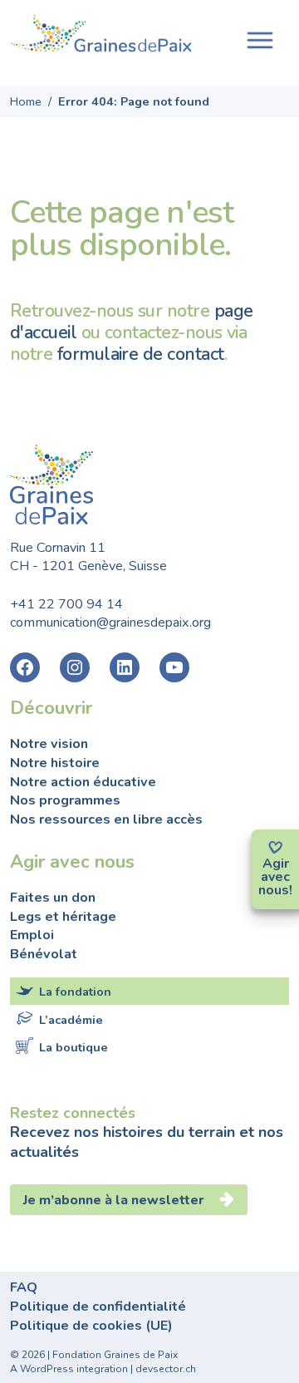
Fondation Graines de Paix (101, 36)
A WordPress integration (69, 1369)
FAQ (23, 1287)
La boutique (73, 1047)
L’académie (71, 1019)
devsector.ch (165, 1369)
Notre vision (49, 744)
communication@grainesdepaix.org (110, 622)
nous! (275, 890)
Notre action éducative (83, 782)
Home (26, 101)
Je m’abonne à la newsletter (115, 1200)
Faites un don (53, 897)
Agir (275, 863)
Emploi (32, 935)
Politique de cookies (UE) (91, 1326)
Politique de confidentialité (98, 1306)
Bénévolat (43, 954)
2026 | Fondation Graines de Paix (100, 1354)
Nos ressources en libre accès (106, 819)
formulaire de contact (140, 354)
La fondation (75, 991)
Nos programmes (65, 800)
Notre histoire (55, 763)
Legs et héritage (63, 917)
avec (275, 877)
